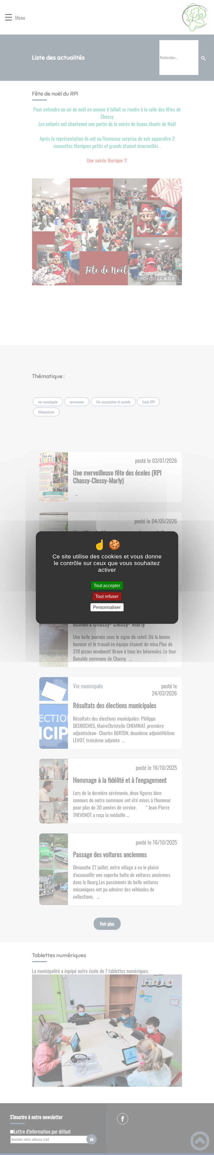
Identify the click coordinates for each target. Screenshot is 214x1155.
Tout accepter (107, 585)
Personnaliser (107, 607)
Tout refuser (106, 596)
